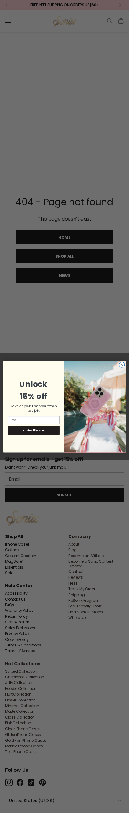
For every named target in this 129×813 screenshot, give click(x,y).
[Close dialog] (122, 364)
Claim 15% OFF (33, 430)
